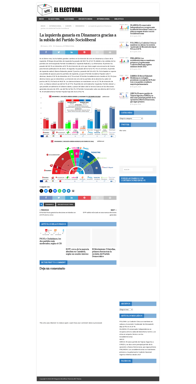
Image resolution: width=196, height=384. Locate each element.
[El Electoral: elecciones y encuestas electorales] (61, 15)
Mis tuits (122, 130)
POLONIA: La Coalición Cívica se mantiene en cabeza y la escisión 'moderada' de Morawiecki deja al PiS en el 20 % (136, 324)
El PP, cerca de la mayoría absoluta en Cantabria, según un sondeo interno (77, 251)
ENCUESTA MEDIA (85, 19)
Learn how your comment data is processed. (85, 323)
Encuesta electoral (65, 204)
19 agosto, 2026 (136, 69)
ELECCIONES (69, 19)
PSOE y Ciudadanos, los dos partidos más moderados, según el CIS (51, 241)
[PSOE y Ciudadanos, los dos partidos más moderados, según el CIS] (52, 232)
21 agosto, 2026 (136, 52)
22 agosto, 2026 (136, 36)
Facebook (126, 361)
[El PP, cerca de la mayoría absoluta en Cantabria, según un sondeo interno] (78, 238)
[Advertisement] (137, 149)
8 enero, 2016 (47, 46)
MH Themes (77, 379)
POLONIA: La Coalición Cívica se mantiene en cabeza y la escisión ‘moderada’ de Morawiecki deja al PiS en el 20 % (143, 46)
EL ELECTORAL (54, 19)
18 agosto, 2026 (136, 87)
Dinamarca (58, 46)
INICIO (41, 19)
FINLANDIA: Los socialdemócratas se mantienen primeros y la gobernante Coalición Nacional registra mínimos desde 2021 (142, 62)
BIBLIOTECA (119, 19)
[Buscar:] (138, 170)
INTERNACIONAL (103, 19)
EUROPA (68, 26)
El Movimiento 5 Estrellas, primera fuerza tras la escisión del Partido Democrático (103, 252)
